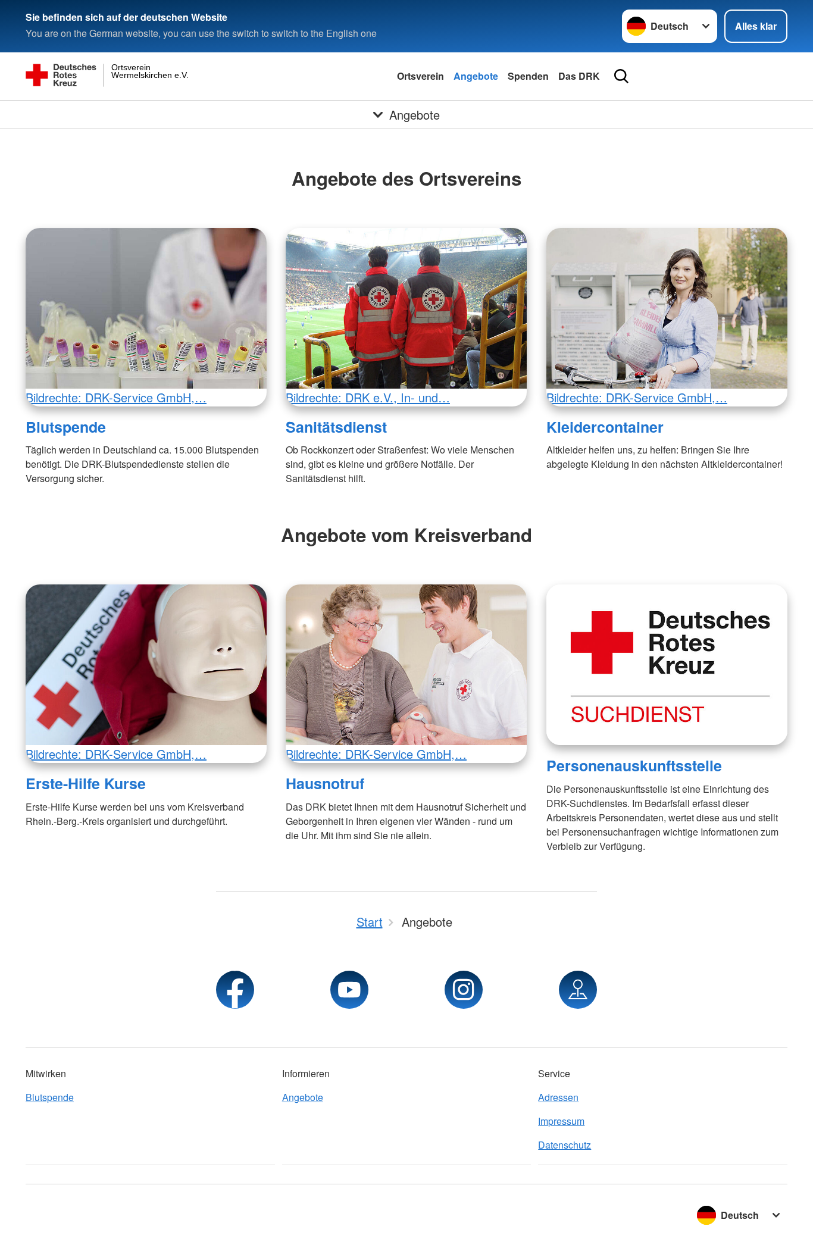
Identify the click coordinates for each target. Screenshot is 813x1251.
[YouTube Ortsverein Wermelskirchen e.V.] (349, 990)
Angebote (476, 76)
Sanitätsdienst (336, 426)
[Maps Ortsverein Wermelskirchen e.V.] (578, 990)
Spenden (528, 76)
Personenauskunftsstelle (634, 765)
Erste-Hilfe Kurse (86, 783)
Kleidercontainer (605, 426)
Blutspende (66, 426)
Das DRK (579, 76)
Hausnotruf (325, 783)
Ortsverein (420, 76)
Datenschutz (564, 1145)
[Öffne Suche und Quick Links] (621, 76)
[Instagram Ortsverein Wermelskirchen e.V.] (464, 990)
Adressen (558, 1097)
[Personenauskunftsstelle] (666, 664)
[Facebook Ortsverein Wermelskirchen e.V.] (235, 990)
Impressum (561, 1121)
